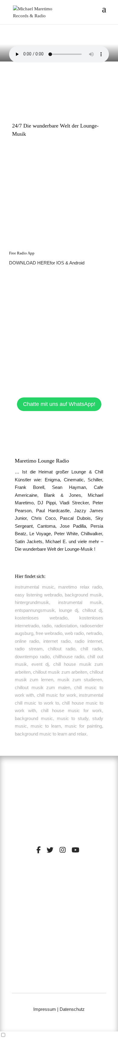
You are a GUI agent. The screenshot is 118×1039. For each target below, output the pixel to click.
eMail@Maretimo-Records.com (59, 983)
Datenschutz (72, 1009)
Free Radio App (21, 253)
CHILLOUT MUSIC (39, 892)
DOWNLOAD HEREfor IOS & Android (46, 262)
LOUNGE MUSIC (80, 892)
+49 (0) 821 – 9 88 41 (59, 975)
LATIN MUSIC (77, 897)
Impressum (44, 1009)
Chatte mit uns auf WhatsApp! (59, 404)
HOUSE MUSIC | (45, 897)
